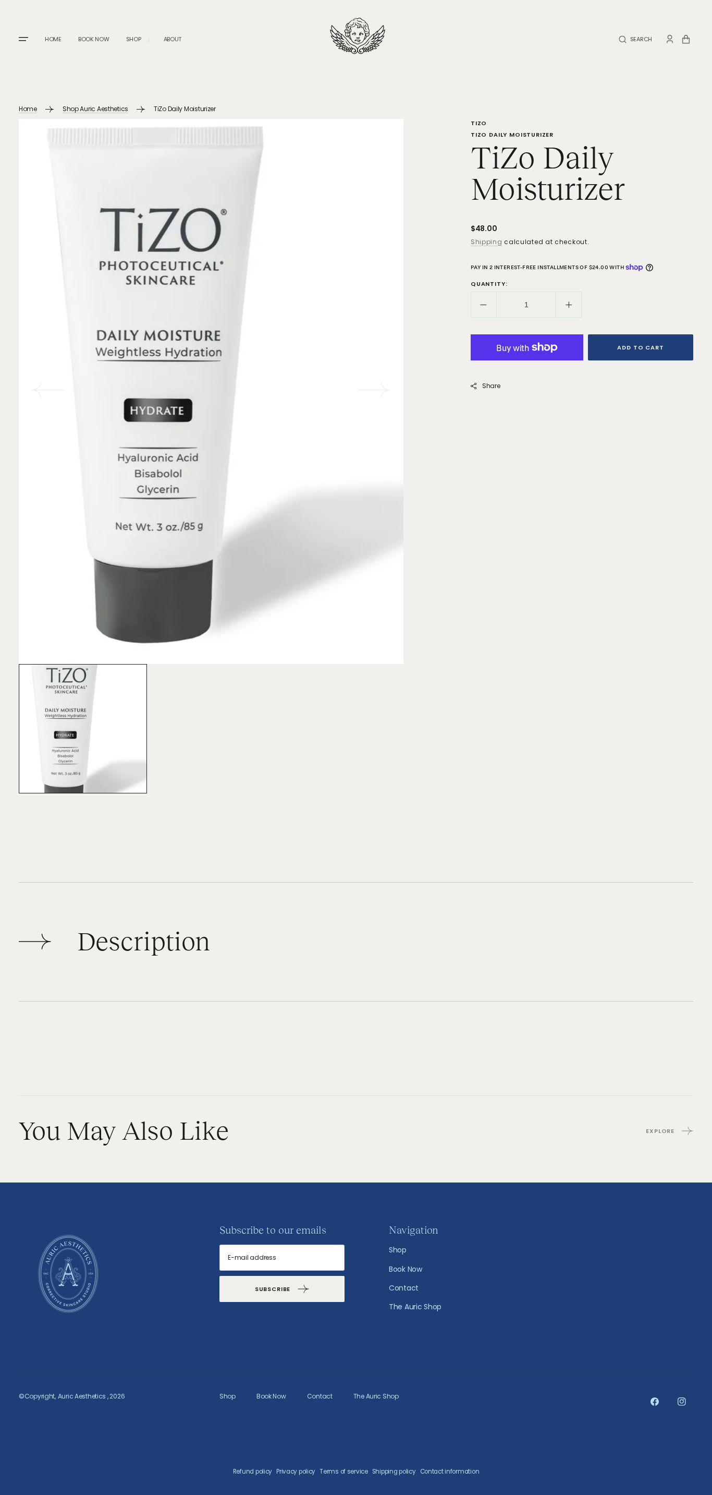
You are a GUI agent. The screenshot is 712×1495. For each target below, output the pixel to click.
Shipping (486, 241)
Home (28, 108)
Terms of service (344, 1471)
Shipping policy (394, 1471)
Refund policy (252, 1471)
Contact (404, 1288)
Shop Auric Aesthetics (95, 108)
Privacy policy (295, 1471)
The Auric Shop (415, 1306)
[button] (635, 39)
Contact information (450, 1471)
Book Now (405, 1269)
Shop (398, 1250)
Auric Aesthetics (82, 1396)
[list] (211, 391)
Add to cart (640, 347)
